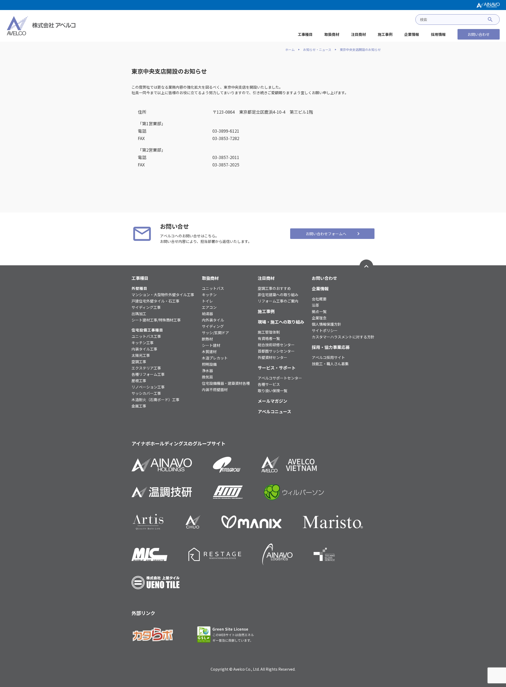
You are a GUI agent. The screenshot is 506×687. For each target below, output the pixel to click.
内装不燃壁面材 (215, 389)
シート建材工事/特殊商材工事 (156, 320)
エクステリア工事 (146, 368)
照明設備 (209, 364)
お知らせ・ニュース (317, 49)
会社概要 (319, 299)
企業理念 (319, 318)
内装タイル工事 (144, 349)
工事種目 (305, 34)
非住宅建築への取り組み (278, 294)
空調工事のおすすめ (274, 288)
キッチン (209, 294)
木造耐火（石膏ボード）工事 (155, 399)
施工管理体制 (269, 332)
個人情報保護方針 (326, 324)
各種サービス (269, 384)
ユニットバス (213, 288)
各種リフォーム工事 (148, 374)
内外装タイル (213, 320)
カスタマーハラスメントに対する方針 (343, 337)
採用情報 (438, 34)
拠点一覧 (319, 311)
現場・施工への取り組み (281, 322)
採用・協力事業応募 (331, 347)
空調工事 (139, 361)
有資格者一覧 (269, 338)
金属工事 (139, 406)
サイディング (213, 326)
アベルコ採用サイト (328, 357)
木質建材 (209, 351)
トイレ (207, 301)
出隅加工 (139, 313)
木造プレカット (215, 358)
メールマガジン (272, 401)
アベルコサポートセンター (280, 378)
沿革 (315, 305)
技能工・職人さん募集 (330, 364)
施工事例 (385, 34)
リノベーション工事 (148, 387)
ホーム (290, 49)
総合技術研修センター (276, 345)
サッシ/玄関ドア (215, 332)
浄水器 (207, 370)
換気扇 (207, 377)
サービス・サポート (277, 368)
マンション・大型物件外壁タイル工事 (163, 294)
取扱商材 (331, 34)
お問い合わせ (479, 34)
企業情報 (411, 34)
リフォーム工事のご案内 (278, 301)
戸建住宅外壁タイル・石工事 (155, 301)
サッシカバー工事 (146, 393)
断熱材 (207, 339)
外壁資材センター (272, 357)
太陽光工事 (141, 355)
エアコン (209, 307)
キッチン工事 (143, 342)
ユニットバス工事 (146, 336)
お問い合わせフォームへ (326, 233)
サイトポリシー (325, 330)
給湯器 (207, 313)
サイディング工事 (146, 307)
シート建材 (211, 345)
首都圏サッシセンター (276, 351)
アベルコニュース (274, 411)
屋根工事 (139, 380)
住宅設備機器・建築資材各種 (226, 383)
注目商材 (358, 34)
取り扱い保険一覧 (272, 390)
